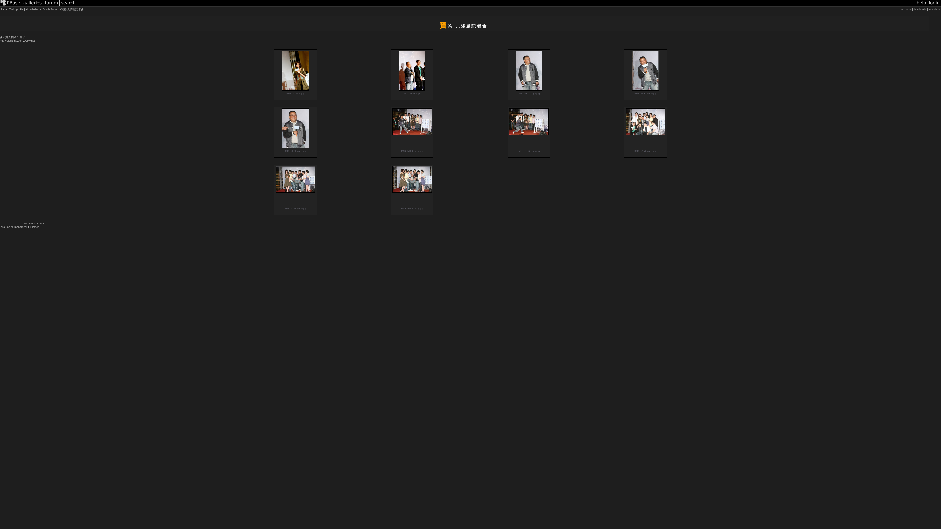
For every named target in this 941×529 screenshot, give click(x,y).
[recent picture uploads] (32, 5)
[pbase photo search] (68, 5)
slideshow (934, 9)
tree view (906, 9)
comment (29, 223)
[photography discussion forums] (51, 5)
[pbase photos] (11, 5)
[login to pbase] (934, 5)
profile (19, 9)
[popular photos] (496, 5)
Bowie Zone (50, 9)
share (40, 223)
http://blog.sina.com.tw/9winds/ (18, 40)
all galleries (31, 9)
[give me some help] (921, 5)
